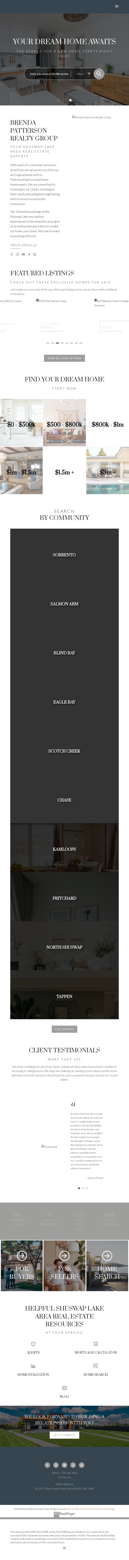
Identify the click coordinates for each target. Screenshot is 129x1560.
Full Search (64, 1029)
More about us (23, 245)
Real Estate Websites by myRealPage (98, 1509)
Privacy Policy (74, 1509)
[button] (23, 245)
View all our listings (64, 358)
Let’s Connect (64, 1435)
